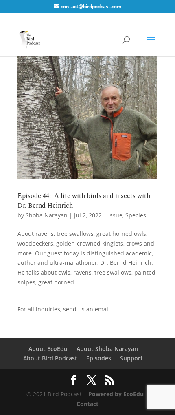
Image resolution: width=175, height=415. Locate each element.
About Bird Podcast (50, 358)
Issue (115, 215)
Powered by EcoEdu (116, 394)
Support (131, 358)
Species (135, 215)
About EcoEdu (48, 349)
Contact (87, 404)
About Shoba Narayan (107, 349)
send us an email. (87, 309)
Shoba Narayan (47, 215)
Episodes (98, 358)
